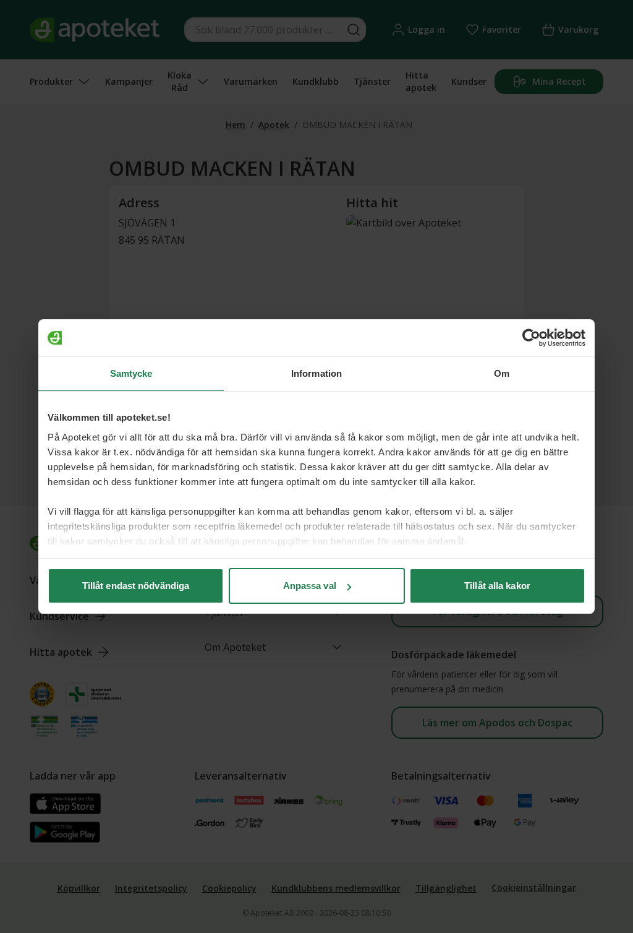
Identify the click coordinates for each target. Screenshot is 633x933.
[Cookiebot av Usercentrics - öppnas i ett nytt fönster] (531, 338)
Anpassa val (309, 585)
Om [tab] (501, 373)
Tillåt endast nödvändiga (135, 585)
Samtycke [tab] (131, 373)
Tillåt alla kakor (497, 585)
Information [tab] (316, 373)
